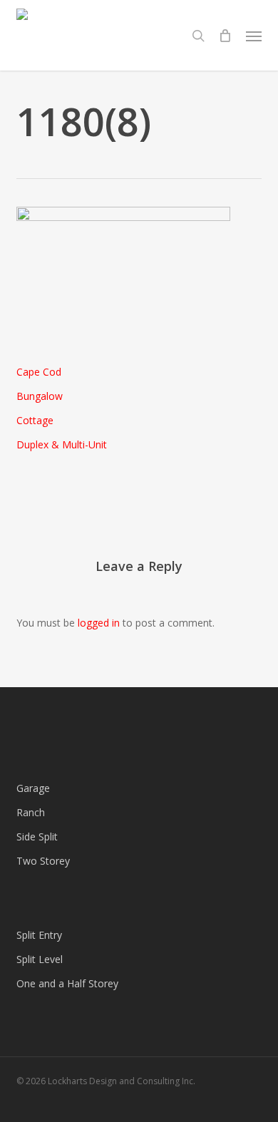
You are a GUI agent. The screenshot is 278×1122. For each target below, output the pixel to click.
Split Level (39, 959)
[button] (254, 36)
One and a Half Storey (67, 983)
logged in (99, 622)
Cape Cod (38, 372)
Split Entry (39, 935)
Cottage (34, 420)
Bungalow (39, 396)
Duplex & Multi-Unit (61, 444)
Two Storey (43, 861)
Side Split (37, 836)
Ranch (30, 812)
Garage (33, 788)
